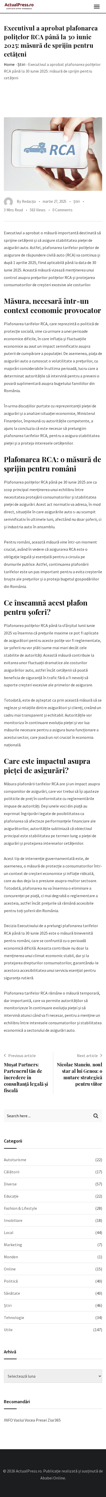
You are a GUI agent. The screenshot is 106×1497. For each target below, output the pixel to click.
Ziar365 (54, 1420)
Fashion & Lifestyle (20, 1208)
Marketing (13, 1244)
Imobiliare (13, 1220)
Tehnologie (14, 1317)
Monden (11, 1256)
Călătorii (11, 1171)
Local (8, 1232)
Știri (21, 64)
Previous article (22, 1055)
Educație (11, 1196)
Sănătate (12, 1293)
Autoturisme (15, 1159)
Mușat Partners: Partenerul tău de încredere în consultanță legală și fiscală (26, 1077)
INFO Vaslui (14, 1420)
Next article (87, 1055)
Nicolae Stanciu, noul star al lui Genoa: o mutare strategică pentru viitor (79, 1074)
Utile (8, 1329)
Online (10, 1268)
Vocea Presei (36, 1420)
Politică (11, 1281)
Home (9, 64)
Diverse (10, 1183)
